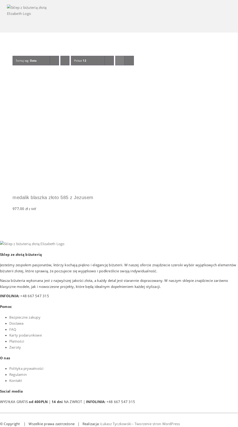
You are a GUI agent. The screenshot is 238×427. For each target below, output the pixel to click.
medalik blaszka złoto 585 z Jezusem (53, 197)
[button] (15, 78)
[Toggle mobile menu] (229, 18)
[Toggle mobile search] (221, 18)
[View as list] (129, 60)
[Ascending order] (64, 60)
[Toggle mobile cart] (212, 18)
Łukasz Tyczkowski (115, 423)
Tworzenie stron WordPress (157, 423)
